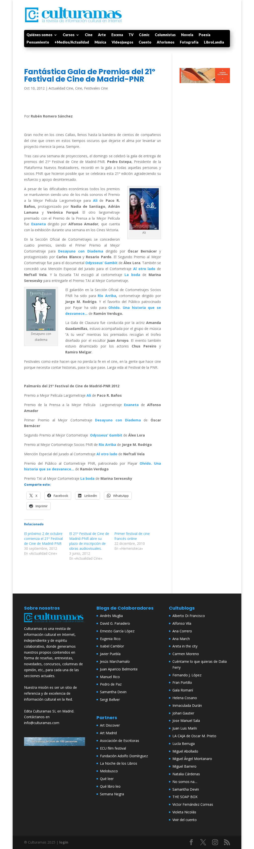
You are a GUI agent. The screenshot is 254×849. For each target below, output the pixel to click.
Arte (102, 35)
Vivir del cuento (184, 819)
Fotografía (189, 42)
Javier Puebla (110, 653)
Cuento (145, 42)
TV (130, 35)
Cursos (68, 35)
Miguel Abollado (185, 751)
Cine (89, 35)
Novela (187, 35)
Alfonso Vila (181, 623)
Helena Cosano (184, 697)
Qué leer (107, 778)
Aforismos (165, 42)
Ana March (181, 638)
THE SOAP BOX (184, 796)
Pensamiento (38, 42)
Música (100, 42)
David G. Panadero (115, 623)
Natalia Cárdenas (186, 774)
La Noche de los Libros (118, 763)
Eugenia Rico (110, 638)
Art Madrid (108, 733)
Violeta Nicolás (184, 812)
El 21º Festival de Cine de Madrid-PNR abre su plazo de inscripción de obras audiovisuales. (89, 541)
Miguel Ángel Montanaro (192, 758)
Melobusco (109, 771)
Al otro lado (144, 268)
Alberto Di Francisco (188, 615)
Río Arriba (107, 295)
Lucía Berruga (183, 743)
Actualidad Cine (61, 88)
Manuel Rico (110, 676)
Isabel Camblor (112, 646)
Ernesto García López (117, 631)
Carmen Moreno (185, 653)
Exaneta (38, 224)
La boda (132, 274)
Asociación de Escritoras (119, 740)
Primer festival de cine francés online (132, 536)
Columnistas (165, 35)
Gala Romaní (182, 690)
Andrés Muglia (111, 615)
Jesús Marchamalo (115, 661)
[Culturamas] (54, 622)
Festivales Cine (96, 88)
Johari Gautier (183, 713)
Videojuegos (122, 42)
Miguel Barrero (184, 766)
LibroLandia (214, 42)
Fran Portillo (182, 682)
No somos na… (184, 781)
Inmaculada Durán (187, 705)
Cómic (144, 35)
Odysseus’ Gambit (101, 262)
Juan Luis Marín (184, 728)
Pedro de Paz (111, 684)
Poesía (204, 35)
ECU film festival (113, 748)
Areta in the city (184, 646)
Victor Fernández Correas (192, 804)
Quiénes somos (39, 35)
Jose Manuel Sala (186, 720)
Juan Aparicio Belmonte (119, 669)
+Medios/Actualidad (72, 42)
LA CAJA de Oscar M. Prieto (194, 736)
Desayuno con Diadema (80, 251)
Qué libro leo (110, 786)
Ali (95, 200)
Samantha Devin (113, 691)
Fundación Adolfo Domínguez (124, 756)
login (63, 842)
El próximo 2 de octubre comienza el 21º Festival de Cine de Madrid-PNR (43, 538)
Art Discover (110, 725)
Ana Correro (182, 631)
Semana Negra (112, 794)
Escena (117, 35)
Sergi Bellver (110, 699)
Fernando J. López (186, 675)
